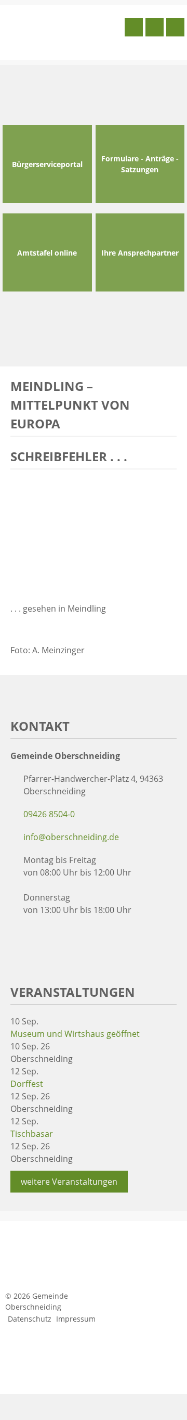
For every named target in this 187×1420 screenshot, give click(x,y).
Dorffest (26, 1083)
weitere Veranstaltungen (69, 1181)
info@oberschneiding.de (71, 837)
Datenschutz (29, 1319)
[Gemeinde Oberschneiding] (62, 31)
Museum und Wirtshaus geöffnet (75, 1033)
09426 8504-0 (49, 814)
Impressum (76, 1319)
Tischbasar (31, 1133)
